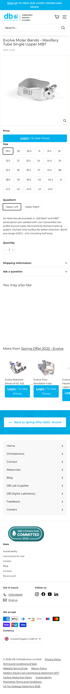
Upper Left (12, 206)
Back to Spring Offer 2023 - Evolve (37, 422)
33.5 (28, 160)
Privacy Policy (53, 659)
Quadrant (9, 199)
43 (39, 189)
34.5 (49, 160)
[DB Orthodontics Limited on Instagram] (37, 594)
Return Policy (39, 668)
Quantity (9, 242)
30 (18, 151)
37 (39, 170)
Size (5, 144)
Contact (7, 571)
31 (39, 151)
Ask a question (12, 271)
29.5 (8, 151)
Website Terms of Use (15, 668)
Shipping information (17, 263)
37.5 (49, 170)
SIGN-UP (12, 3)
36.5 (28, 170)
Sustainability (10, 551)
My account (9, 576)
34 (38, 160)
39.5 (29, 179)
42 (18, 189)
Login (24, 138)
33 (18, 160)
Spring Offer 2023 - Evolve (42, 348)
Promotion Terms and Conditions (22, 681)
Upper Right (32, 206)
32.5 (8, 160)
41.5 (8, 189)
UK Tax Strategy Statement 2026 (21, 686)
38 (59, 170)
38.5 (8, 179)
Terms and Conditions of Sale (20, 663)
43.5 (50, 189)
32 (59, 151)
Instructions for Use (13, 556)
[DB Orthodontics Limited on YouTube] (50, 594)
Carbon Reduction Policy (17, 677)
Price (6, 130)
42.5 (29, 189)
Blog (5, 566)
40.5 (50, 179)
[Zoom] (64, 120)
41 (61, 179)
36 (18, 170)
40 (39, 179)
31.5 (49, 151)
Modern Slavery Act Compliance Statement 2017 (31, 672)
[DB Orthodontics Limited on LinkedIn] (56, 594)
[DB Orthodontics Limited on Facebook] (43, 594)
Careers (7, 561)
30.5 (29, 151)
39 (18, 179)
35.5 (8, 170)
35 (60, 160)
